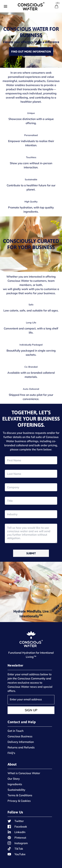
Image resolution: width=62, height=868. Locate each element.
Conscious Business (20, 736)
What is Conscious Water (24, 773)
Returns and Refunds (21, 747)
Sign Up (31, 710)
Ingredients (15, 784)
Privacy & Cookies (19, 800)
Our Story (14, 778)
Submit (31, 553)
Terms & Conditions (20, 795)
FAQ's (11, 753)
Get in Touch (15, 730)
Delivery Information (21, 742)
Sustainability (16, 789)
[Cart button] (56, 6)
